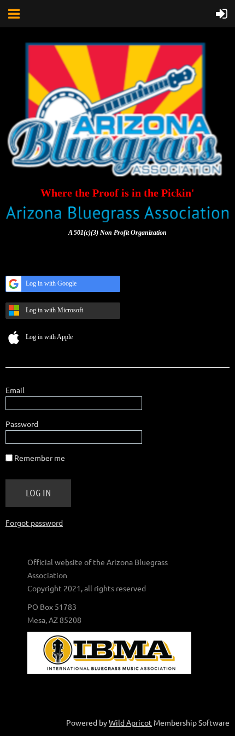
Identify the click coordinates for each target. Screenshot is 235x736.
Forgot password (34, 522)
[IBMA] (109, 670)
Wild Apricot (130, 722)
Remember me (39, 457)
